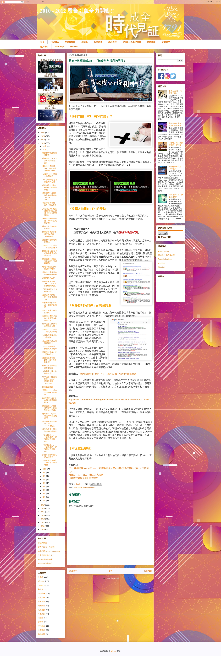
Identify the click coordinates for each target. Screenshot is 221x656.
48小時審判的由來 (45, 559)
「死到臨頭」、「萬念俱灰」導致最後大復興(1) (49, 448)
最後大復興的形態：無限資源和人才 (49, 297)
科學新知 (41, 614)
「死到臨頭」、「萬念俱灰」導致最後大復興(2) (49, 438)
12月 (45, 146)
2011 (43, 526)
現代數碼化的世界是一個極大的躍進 (49, 305)
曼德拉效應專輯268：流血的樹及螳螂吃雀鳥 (49, 168)
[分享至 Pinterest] (100, 484)
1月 (44, 501)
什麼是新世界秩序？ (46, 555)
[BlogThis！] (93, 484)
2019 (43, 140)
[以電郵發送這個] (91, 484)
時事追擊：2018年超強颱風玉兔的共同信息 (49, 253)
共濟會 (40, 589)
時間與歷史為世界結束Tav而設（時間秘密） (49, 234)
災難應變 (166, 42)
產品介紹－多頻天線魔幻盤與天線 (176, 124)
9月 (44, 472)
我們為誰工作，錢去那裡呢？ (176, 196)
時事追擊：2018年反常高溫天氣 (49, 325)
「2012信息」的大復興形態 (49, 290)
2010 (43, 529)
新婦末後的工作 (48, 278)
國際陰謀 (151, 42)
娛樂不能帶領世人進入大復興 (49, 456)
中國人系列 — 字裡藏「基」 (175, 92)
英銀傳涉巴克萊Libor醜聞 (175, 168)
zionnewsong (163, 251)
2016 (43, 508)
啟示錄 (84, 42)
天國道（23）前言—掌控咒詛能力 (49, 246)
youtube (161, 263)
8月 (44, 476)
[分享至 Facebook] (98, 484)
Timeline (74, 47)
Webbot (41, 581)
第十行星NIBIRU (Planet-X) (49, 551)
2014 (43, 515)
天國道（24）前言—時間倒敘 (49, 175)
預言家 (40, 618)
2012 (43, 522)
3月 (44, 493)
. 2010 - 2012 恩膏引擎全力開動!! (75, 10)
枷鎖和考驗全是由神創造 (49, 154)
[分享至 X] (95, 484)
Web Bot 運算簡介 (45, 563)
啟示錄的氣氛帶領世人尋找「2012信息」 (49, 423)
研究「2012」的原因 (46, 547)
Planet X (55, 42)
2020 (43, 136)
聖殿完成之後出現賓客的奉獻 (49, 367)
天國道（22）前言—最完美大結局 (49, 330)
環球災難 (112, 42)
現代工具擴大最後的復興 (49, 311)
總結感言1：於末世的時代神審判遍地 (49, 416)
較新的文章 (73, 571)
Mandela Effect (89, 488)
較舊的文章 (148, 571)
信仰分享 (41, 593)
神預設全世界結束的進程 (49, 227)
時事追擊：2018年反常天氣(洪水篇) (49, 160)
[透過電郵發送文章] (86, 484)
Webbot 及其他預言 (132, 42)
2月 (44, 497)
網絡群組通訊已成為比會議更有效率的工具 (49, 318)
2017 (43, 505)
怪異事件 (44, 47)
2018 (43, 143)
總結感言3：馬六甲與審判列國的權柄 (49, 187)
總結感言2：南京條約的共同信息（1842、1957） (49, 196)
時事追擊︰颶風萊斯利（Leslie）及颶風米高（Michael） (49, 380)
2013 (43, 519)
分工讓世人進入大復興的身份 (49, 342)
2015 (43, 512)
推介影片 (41, 626)
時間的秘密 (42, 543)
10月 (45, 469)
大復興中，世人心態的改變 (49, 372)
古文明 (40, 622)
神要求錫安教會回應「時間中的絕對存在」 (49, 221)
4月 (44, 490)
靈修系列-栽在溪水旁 (166, 255)
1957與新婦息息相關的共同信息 (49, 181)
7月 (44, 480)
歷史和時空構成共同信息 (49, 241)
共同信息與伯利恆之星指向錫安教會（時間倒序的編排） (49, 212)
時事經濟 (98, 42)
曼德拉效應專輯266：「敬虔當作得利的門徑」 (49, 283)
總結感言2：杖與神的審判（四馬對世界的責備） (49, 408)
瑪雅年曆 (41, 634)
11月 (45, 150)
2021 (43, 133)
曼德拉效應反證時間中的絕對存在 (49, 273)
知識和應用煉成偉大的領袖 (49, 336)
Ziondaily (161, 267)
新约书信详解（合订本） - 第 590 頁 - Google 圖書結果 (108, 373)
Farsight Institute (165, 259)
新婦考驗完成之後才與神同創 (49, 353)
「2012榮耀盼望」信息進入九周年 (49, 347)
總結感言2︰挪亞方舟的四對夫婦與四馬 (49, 261)
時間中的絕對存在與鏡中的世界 (49, 268)
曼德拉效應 (70, 42)
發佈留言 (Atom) (113, 578)
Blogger (114, 651)
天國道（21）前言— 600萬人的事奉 (49, 392)
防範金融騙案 (47, 387)
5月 (44, 486)
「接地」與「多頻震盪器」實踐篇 (176, 144)
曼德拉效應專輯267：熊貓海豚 (49, 204)
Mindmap (59, 47)
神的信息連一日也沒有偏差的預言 (49, 430)
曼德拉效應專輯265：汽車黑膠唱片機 (49, 360)
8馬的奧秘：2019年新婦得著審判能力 (49, 400)
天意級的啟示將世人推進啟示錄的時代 (49, 462)
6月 (44, 483)
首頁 (42, 42)
